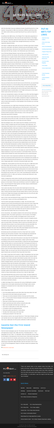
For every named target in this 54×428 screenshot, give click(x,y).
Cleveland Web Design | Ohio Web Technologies (27, 426)
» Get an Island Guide (46, 68)
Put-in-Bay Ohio (47, 85)
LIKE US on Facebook (46, 89)
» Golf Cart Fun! (45, 54)
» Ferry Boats (44, 65)
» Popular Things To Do (46, 51)
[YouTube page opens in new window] (14, 379)
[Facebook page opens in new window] (4, 379)
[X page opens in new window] (8, 379)
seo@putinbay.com (11, 376)
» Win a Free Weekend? (46, 46)
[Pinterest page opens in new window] (11, 379)
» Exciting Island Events (47, 49)
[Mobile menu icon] (52, 2)
